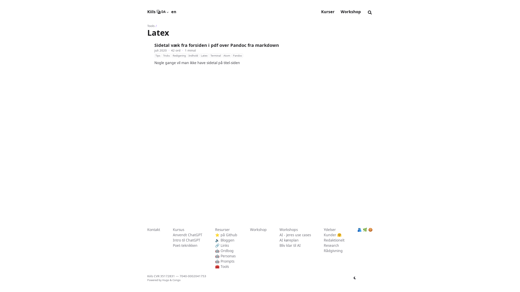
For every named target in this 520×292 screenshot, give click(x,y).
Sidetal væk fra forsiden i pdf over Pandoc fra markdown (216, 45)
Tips (157, 55)
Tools (151, 26)
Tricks (166, 55)
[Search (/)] (370, 12)
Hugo (165, 280)
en (173, 11)
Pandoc (237, 55)
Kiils (151, 11)
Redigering (179, 55)
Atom (226, 55)
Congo (176, 280)
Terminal (215, 55)
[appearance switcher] (355, 278)
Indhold (193, 55)
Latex (204, 55)
